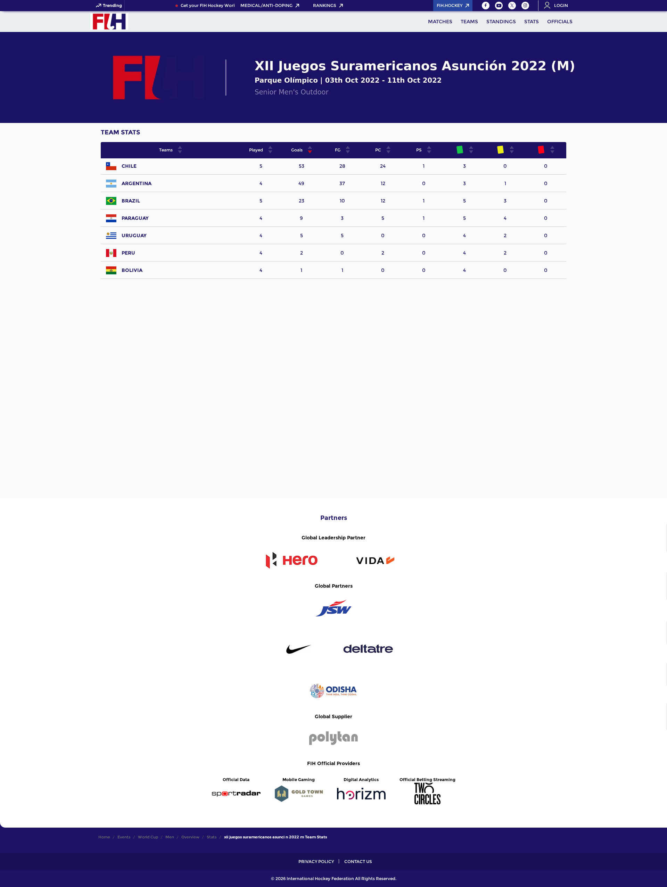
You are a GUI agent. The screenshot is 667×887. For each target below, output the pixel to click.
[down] (180, 152)
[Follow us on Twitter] (512, 5)
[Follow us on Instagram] (525, 5)
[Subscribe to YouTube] (499, 5)
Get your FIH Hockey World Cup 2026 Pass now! (226, 5)
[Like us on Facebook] (485, 5)
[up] (180, 147)
